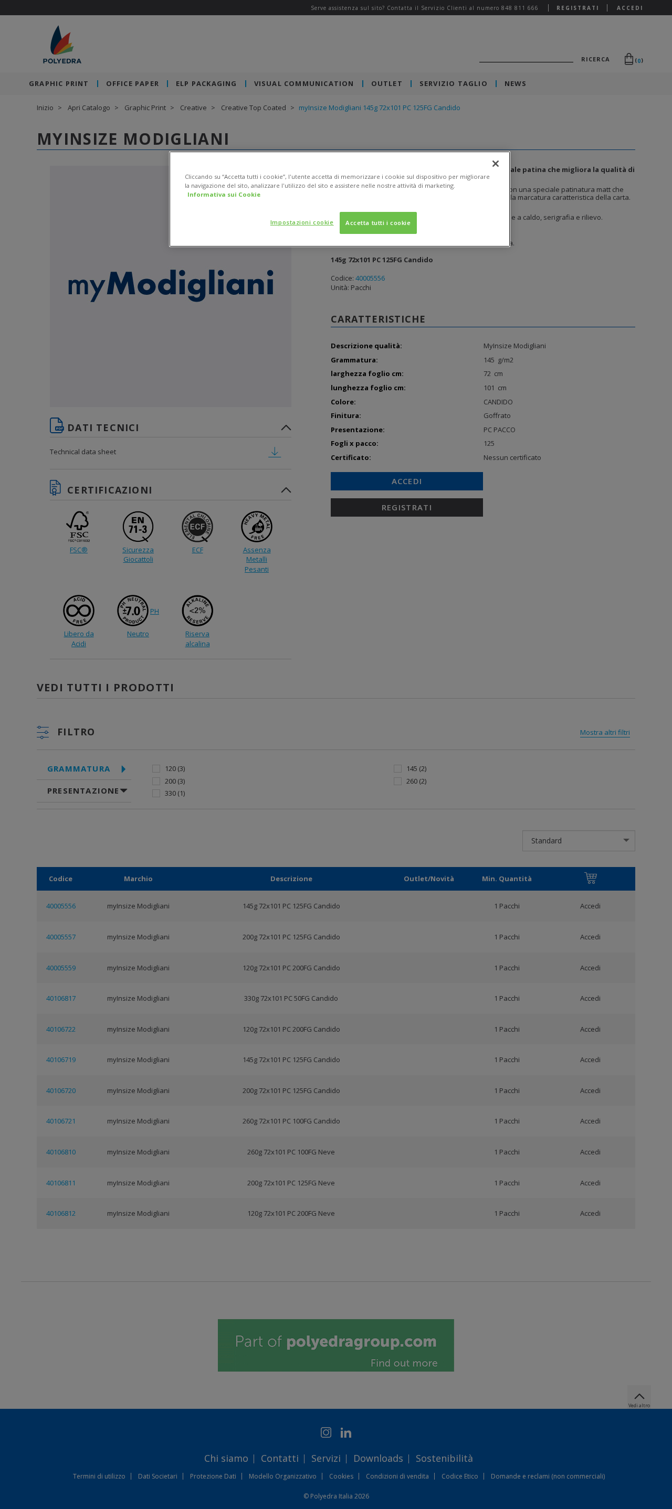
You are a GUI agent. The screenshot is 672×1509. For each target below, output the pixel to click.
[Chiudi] (495, 163)
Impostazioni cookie (302, 222)
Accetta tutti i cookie (378, 223)
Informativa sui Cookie (223, 194)
